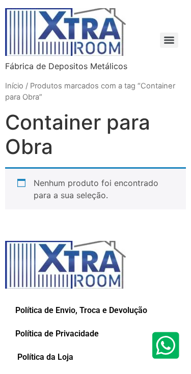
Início (14, 85)
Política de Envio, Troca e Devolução (81, 310)
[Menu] (169, 40)
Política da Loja (44, 357)
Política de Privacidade (57, 333)
